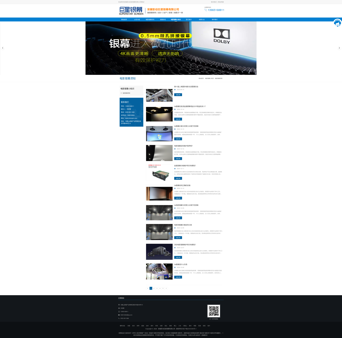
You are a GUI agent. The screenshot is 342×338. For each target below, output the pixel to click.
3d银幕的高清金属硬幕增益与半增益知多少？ (190, 106)
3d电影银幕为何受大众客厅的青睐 (186, 205)
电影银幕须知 (218, 78)
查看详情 (178, 94)
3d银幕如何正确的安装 (182, 185)
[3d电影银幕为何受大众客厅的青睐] (159, 215)
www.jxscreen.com (131, 118)
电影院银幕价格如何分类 (183, 225)
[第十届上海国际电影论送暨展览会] (159, 99)
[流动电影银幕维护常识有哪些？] (159, 253)
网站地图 (221, 2)
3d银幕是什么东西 (180, 264)
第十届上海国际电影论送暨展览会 (186, 86)
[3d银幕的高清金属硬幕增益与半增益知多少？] (159, 116)
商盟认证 (202, 19)
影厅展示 (189, 19)
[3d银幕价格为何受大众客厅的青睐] (159, 136)
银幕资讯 (163, 19)
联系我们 (214, 2)
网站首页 (124, 19)
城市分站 (122, 326)
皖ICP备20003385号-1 (189, 329)
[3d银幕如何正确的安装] (159, 195)
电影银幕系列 (150, 19)
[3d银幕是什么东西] (159, 274)
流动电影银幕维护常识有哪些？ (185, 244)
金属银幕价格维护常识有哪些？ (185, 165)
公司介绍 (137, 19)
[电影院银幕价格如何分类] (159, 234)
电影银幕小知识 (176, 19)
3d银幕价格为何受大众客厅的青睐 (186, 126)
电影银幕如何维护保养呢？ (183, 146)
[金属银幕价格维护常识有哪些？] (159, 173)
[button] (169, 73)
